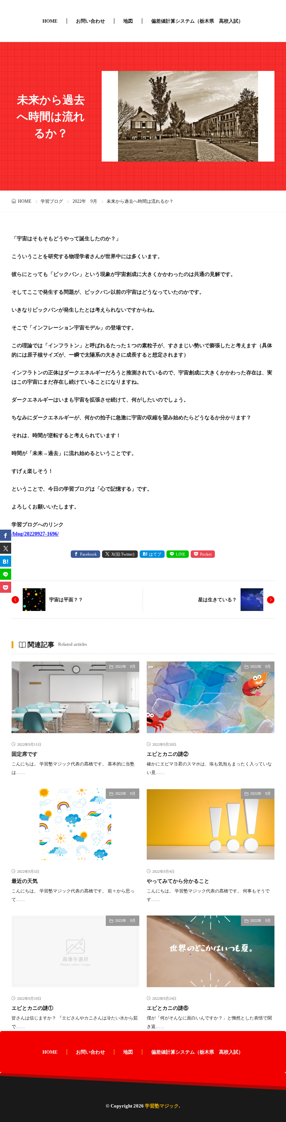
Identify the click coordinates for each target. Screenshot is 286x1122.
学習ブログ (52, 201)
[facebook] (5, 535)
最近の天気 (25, 881)
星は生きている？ (217, 599)
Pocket (206, 554)
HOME (50, 21)
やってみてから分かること (178, 881)
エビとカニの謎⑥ (167, 1008)
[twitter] (5, 548)
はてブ (155, 554)
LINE (180, 554)
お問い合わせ (90, 21)
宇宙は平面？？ (66, 599)
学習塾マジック (162, 1106)
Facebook (88, 554)
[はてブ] (5, 561)
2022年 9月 (85, 201)
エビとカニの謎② (167, 754)
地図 (128, 21)
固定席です (25, 754)
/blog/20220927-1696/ (35, 534)
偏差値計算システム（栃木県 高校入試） (197, 21)
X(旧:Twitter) (122, 554)
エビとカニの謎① (32, 1008)
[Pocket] (5, 587)
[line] (5, 574)
